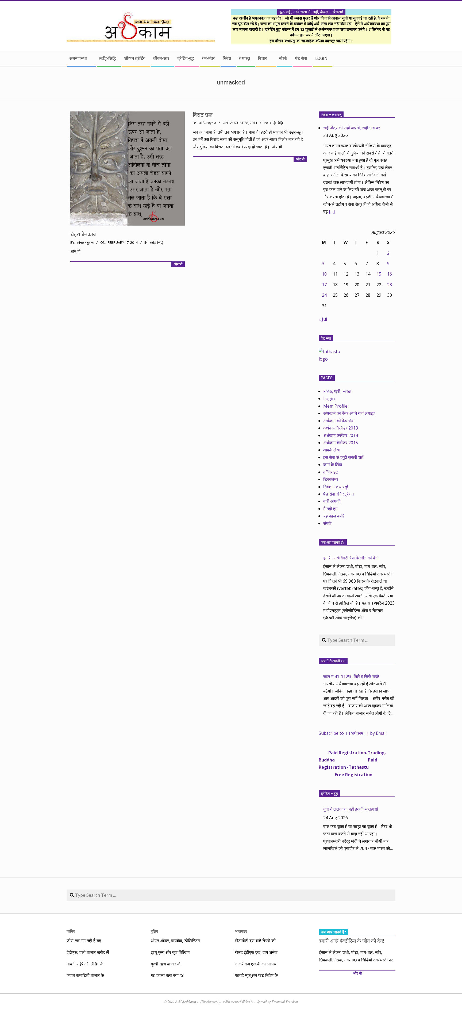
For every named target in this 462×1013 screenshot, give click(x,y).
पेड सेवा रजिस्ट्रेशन (338, 494)
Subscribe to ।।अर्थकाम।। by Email (353, 733)
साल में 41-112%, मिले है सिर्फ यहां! (351, 676)
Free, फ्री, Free (337, 391)
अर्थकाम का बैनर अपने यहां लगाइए (349, 413)
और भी (178, 264)
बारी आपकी (332, 501)
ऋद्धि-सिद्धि (156, 242)
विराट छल (203, 115)
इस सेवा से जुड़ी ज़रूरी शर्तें (343, 457)
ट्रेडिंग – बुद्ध (329, 793)
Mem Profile (335, 406)
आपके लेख (331, 450)
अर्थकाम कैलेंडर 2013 (340, 428)
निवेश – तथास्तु (331, 115)
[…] (332, 211)
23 (389, 285)
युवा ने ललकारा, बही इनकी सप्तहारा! (350, 809)
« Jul (323, 319)
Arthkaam (189, 1001)
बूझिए (154, 931)
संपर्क (327, 523)
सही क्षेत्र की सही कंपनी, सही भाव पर (351, 128)
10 (324, 274)
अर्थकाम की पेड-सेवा (339, 421)
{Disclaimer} (209, 1001)
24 (324, 295)
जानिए (71, 931)
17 (324, 285)
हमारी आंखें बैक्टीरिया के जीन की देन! (350, 558)
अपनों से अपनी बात (333, 661)
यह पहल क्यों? (334, 516)
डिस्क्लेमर (330, 479)
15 (378, 274)
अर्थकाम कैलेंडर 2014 (340, 435)
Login (329, 398)
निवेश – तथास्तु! (335, 487)
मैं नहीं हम (330, 509)
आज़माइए (241, 931)
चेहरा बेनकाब (83, 234)
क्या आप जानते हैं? (333, 542)
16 (389, 274)
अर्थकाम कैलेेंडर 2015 (340, 443)
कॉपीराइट (330, 472)
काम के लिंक (332, 464)
